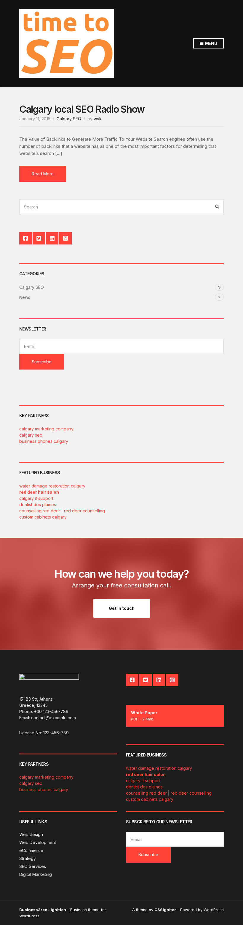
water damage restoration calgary (52, 485)
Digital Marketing (35, 874)
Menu (210, 43)
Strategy (27, 858)
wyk (98, 118)
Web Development (37, 842)
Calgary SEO (69, 118)
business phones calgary (43, 441)
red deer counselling (84, 510)
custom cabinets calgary (43, 516)
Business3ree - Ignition (42, 909)
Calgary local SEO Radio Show (82, 109)
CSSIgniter (165, 909)
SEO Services (32, 866)
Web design (31, 834)
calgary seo (30, 435)
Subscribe (42, 361)
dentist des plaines (37, 504)
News (24, 297)
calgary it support (36, 498)
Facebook (25, 238)
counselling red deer (39, 510)
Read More (43, 173)
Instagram (65, 238)
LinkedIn (52, 238)
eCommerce (31, 850)
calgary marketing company (46, 428)
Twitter (39, 238)
